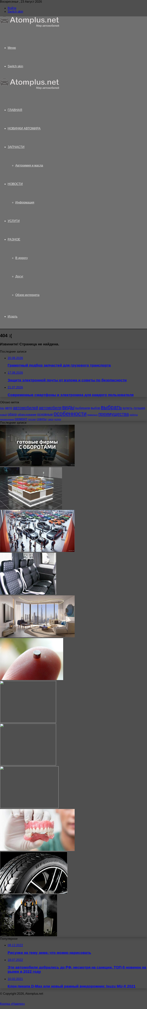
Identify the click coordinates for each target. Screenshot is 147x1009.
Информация (24, 202)
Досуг (19, 276)
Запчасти (16, 147)
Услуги (14, 221)
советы (42, 419)
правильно (92, 415)
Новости (15, 184)
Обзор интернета (27, 295)
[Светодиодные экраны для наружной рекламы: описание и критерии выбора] (28, 764)
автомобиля (50, 407)
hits (2, 408)
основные (45, 414)
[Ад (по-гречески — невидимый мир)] (28, 935)
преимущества (113, 414)
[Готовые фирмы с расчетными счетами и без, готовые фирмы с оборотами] (37, 465)
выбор (95, 408)
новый (3, 414)
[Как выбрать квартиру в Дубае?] (37, 636)
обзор (12, 414)
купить (128, 408)
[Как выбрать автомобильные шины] (33, 892)
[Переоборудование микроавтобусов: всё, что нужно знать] (28, 593)
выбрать (111, 407)
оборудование (27, 414)
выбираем (82, 408)
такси (50, 419)
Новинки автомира (24, 128)
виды (68, 407)
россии (32, 419)
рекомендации (7, 419)
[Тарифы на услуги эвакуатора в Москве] (29, 807)
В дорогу (21, 258)
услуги (57, 419)
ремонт (21, 419)
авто (8, 408)
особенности (70, 413)
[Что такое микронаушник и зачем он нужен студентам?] (31, 679)
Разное (14, 239)
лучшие (139, 408)
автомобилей (25, 407)
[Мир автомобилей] (29, 26)
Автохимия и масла (29, 165)
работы (134, 414)
